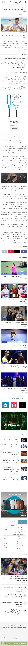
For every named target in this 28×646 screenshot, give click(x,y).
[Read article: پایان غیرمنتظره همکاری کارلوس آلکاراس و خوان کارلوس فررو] (14, 313)
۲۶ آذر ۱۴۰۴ (24, 326)
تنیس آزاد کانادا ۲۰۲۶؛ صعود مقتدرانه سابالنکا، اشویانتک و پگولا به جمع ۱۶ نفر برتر (17, 578)
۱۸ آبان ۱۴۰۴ (24, 392)
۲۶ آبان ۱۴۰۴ (24, 347)
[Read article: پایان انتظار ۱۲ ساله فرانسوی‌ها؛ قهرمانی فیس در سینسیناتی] (24, 446)
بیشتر (14, 487)
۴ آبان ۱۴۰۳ (18, 15)
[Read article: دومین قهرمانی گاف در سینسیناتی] (24, 440)
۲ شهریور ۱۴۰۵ (16, 441)
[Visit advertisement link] (14, 178)
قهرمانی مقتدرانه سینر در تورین (18, 72)
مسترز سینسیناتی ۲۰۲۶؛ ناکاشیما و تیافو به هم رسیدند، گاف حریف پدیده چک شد (10, 479)
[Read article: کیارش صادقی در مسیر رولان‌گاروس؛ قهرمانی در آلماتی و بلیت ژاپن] (24, 461)
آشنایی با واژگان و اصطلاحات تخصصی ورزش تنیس (12, 603)
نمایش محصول (14, 128)
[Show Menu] (25, 2)
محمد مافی (24, 15)
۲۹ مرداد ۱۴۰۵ (23, 281)
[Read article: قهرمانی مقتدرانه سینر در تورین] (14, 336)
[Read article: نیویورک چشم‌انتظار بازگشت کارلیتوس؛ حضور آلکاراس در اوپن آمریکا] (14, 268)
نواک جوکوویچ (19, 541)
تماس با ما (14, 629)
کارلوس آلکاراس (18, 246)
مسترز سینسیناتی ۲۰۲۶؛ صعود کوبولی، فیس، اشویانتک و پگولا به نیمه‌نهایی (13, 612)
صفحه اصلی (24, 7)
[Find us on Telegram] (5, 405)
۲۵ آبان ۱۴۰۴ (24, 370)
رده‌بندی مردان (23, 522)
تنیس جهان (19, 7)
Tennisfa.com (20, 637)
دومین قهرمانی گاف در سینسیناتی (11, 439)
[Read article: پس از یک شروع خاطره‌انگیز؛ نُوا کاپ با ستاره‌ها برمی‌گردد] (24, 453)
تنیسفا (25, 41)
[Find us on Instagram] (14, 405)
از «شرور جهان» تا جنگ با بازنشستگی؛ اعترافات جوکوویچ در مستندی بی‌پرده (12, 596)
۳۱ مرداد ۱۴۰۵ (16, 483)
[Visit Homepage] (15, 2)
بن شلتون (20, 539)
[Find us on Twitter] (22, 405)
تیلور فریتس (20, 548)
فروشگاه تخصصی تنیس (11, 625)
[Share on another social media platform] (4, 251)
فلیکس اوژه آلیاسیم (18, 534)
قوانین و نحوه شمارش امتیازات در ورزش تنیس (13, 588)
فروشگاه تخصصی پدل (21, 627)
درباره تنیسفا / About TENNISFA (9, 627)
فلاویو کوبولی (19, 546)
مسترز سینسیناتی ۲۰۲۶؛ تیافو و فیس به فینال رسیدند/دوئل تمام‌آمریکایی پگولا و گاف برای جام (10, 469)
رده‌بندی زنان (14, 522)
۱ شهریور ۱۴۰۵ (16, 456)
